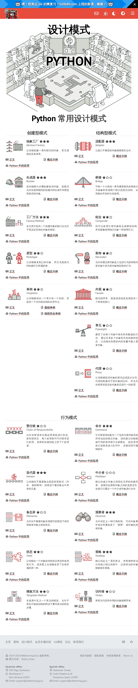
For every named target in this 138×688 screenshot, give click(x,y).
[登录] (105, 13)
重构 (16, 641)
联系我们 (78, 641)
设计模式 (27, 641)
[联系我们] (96, 13)
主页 (8, 641)
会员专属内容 (43, 641)
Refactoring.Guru (30, 655)
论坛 (68, 641)
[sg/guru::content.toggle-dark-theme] (114, 13)
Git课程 (58, 641)
